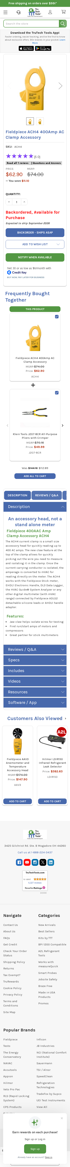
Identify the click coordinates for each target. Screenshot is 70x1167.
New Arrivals (47, 925)
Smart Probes (47, 973)
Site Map (9, 1012)
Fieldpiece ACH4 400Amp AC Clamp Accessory (35, 359)
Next (60, 86)
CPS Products (12, 1107)
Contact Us (10, 925)
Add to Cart (17, 801)
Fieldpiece (10, 1039)
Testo (6, 1046)
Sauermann (44, 1063)
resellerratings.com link (35, 888)
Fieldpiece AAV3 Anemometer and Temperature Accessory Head (17, 764)
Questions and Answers (47, 163)
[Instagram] (35, 862)
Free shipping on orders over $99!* (33, 3)
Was (30, 468)
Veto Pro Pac (11, 1089)
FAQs (6, 938)
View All (42, 1107)
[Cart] (64, 12)
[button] (35, 244)
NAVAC (7, 1063)
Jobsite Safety (47, 979)
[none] (35, 85)
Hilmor (8, 1083)
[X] (42, 862)
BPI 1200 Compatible (52, 944)
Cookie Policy (12, 988)
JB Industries (45, 1046)
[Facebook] (19, 862)
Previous (9, 86)
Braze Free (45, 986)
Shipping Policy (14, 962)
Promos (43, 1003)
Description (17, 495)
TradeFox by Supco (49, 1094)
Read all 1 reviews (17, 163)
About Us (9, 931)
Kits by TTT (45, 938)
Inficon (41, 1039)
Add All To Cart (35, 476)
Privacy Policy (12, 994)
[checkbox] (57, 316)
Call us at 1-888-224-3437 (35, 852)
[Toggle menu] (5, 12)
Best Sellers (46, 931)
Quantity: (13, 194)
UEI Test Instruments (51, 1100)
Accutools (10, 1070)
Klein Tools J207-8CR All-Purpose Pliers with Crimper (35, 436)
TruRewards (11, 981)
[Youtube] (27, 862)
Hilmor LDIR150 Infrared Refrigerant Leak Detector (52, 762)
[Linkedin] (50, 862)
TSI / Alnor (44, 1070)
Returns (8, 968)
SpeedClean (44, 1076)
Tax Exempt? (11, 975)
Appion (8, 1076)
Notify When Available (35, 257)
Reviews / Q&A (46, 495)
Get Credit (10, 944)
